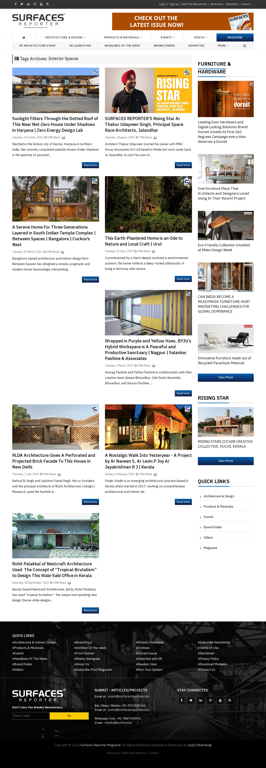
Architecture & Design (219, 496)
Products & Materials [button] (121, 37)
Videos (199, 37)
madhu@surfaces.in (118, 723)
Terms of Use (209, 648)
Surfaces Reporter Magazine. (100, 745)
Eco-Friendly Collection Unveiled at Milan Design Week (224, 247)
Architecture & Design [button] (63, 37)
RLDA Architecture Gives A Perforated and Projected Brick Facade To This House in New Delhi (53, 461)
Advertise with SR (150, 659)
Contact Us (207, 670)
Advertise (216, 4)
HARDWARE (212, 73)
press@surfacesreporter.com (128, 696)
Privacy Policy (209, 659)
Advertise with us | (134, 753)
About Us (82, 664)
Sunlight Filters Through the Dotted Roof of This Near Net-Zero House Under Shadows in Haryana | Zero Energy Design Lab (55, 124)
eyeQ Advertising (200, 745)
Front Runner (85, 653)
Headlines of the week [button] (122, 45)
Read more (90, 165)
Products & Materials (218, 506)
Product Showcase (151, 642)
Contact (246, 4)
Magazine (235, 37)
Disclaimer (207, 653)
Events (208, 517)
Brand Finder (164, 45)
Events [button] (166, 37)
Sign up (174, 4)
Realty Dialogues (88, 659)
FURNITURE (212, 65)
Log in (162, 4)
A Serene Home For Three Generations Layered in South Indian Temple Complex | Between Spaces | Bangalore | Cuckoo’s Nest (54, 236)
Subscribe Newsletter (215, 642)
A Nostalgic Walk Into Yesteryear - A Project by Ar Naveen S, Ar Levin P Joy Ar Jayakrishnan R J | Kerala (148, 461)
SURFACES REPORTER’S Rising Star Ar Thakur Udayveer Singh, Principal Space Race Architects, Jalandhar (144, 124)
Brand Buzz (84, 642)
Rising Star (213, 399)
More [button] (222, 45)
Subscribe (231, 4)
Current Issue (147, 653)
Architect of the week (91, 648)
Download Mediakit (213, 664)
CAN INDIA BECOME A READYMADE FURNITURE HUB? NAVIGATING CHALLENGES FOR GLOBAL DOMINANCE (224, 304)
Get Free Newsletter (194, 4)
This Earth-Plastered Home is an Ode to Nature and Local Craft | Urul (143, 241)
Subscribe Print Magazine (94, 670)
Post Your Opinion (150, 670)
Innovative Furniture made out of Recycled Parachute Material (224, 360)
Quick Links (213, 482)
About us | (114, 753)
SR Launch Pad (80, 45)
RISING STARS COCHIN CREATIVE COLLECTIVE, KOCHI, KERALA (225, 444)
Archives (144, 648)
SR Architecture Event (37, 45)
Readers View (147, 664)
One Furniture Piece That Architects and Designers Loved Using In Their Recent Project (223, 194)
